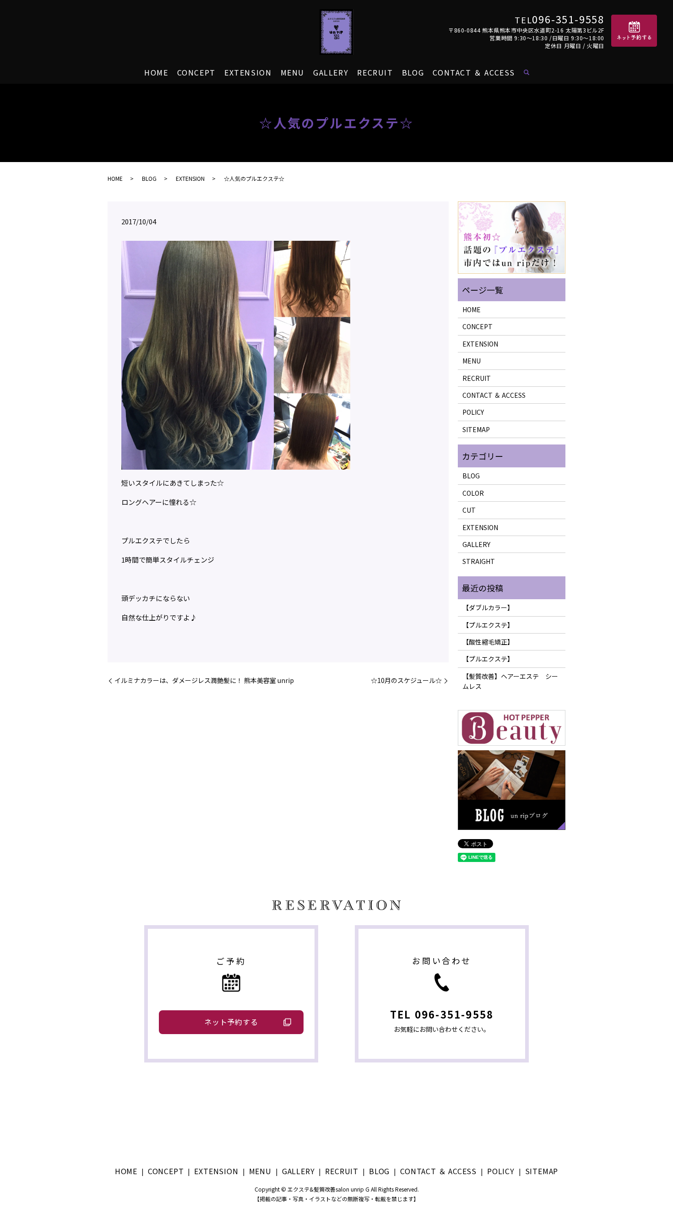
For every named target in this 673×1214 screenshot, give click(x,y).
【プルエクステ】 (488, 624)
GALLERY (330, 72)
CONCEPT (196, 72)
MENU (292, 72)
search (526, 73)
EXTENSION (247, 72)
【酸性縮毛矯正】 (488, 641)
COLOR (473, 493)
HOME (156, 72)
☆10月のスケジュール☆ (406, 680)
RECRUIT (375, 72)
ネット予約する (231, 1021)
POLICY (473, 412)
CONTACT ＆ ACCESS (474, 72)
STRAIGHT (478, 561)
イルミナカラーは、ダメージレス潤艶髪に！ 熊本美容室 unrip (204, 680)
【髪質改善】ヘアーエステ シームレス (510, 681)
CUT (469, 510)
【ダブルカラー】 (488, 607)
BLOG (413, 72)
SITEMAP (476, 429)
